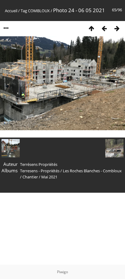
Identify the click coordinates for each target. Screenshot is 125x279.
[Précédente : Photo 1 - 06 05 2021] (104, 28)
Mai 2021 (49, 177)
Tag (24, 10)
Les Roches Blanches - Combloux (92, 170)
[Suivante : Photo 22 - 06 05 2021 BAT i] (116, 28)
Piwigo (62, 271)
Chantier (30, 177)
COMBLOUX (39, 10)
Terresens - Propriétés (39, 170)
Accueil (11, 10)
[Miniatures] (91, 28)
